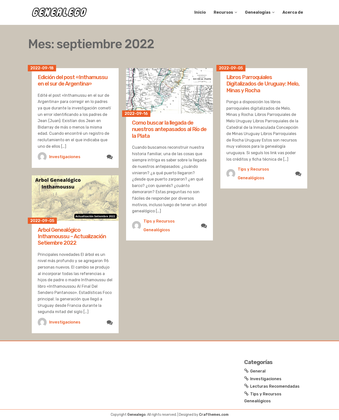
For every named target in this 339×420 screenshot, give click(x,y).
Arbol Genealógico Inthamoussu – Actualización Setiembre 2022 (72, 236)
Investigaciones (64, 156)
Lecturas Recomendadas (275, 386)
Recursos (223, 12)
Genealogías (258, 12)
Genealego (136, 415)
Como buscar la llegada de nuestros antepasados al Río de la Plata (169, 129)
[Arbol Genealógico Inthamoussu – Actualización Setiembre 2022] (75, 198)
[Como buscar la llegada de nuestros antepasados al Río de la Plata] (169, 91)
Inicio (200, 12)
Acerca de (292, 12)
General (258, 371)
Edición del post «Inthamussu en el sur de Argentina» (72, 80)
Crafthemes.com (214, 415)
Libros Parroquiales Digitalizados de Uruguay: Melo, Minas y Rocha (263, 84)
